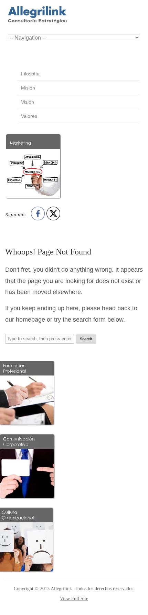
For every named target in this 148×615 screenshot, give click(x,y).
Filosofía (30, 73)
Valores (29, 116)
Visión (27, 102)
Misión (28, 88)
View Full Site (74, 598)
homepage (30, 319)
